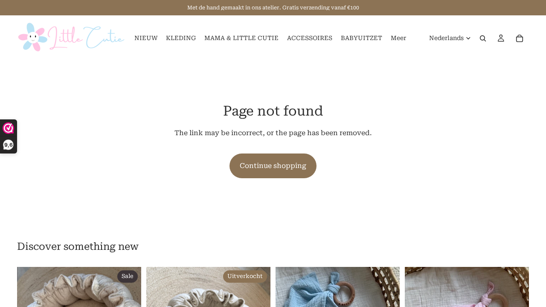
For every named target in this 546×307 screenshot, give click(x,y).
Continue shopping (273, 166)
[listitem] (398, 38)
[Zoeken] (482, 38)
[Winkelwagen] (519, 38)
